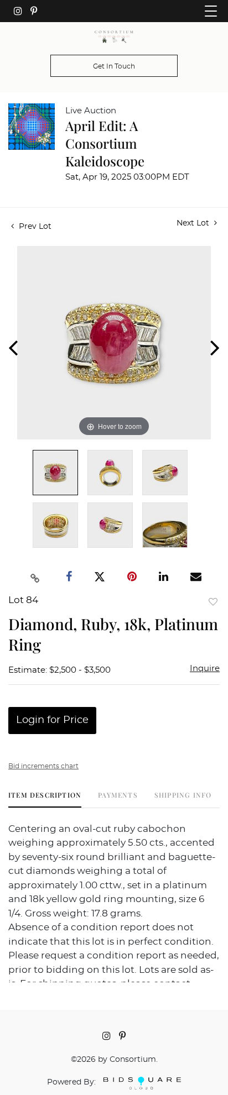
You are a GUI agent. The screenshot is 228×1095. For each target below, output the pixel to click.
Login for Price (52, 720)
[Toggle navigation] (210, 11)
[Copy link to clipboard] (35, 577)
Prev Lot (34, 226)
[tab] (44, 799)
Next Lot (194, 223)
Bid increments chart (43, 766)
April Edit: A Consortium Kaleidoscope (104, 143)
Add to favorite (213, 601)
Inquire (205, 668)
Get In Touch (114, 66)
